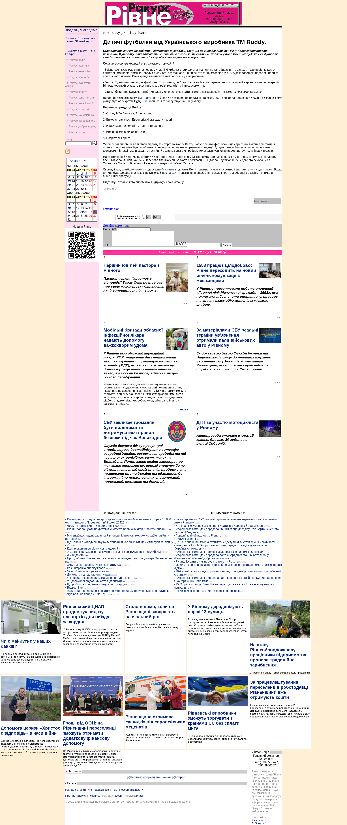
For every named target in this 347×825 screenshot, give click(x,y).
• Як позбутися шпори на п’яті (85, 571)
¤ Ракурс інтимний (78, 109)
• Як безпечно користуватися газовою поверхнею (207, 590)
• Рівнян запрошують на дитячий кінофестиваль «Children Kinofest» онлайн (115, 529)
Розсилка (94, 795)
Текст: (107, 244)
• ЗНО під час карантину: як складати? (90, 564)
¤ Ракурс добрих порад (81, 126)
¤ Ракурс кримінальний (81, 97)
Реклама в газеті (75, 789)
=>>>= (184, 303)
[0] (126, 523)
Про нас (70, 795)
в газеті (140, 795)
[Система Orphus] (138, 218)
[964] (117, 526)
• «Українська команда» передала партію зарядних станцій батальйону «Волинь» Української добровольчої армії (221, 556)
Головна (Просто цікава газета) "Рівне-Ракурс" (80, 40)
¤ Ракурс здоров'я (78, 77)
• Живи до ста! (74, 555)
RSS (114, 789)
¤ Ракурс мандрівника (80, 114)
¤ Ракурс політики (78, 65)
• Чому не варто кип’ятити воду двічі (89, 525)
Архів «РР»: (78, 161)
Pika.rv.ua (257, 820)
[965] (169, 529)
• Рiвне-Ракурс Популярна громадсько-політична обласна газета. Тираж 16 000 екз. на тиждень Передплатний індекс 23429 (118, 521)
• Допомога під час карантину (85, 574)
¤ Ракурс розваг (76, 132)
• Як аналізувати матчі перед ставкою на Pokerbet (207, 561)
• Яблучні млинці (185, 538)
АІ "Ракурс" (258, 823)
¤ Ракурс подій (76, 59)
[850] (108, 572)
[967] (107, 575)
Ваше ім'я (109, 229)
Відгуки (81, 795)
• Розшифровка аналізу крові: (85, 568)
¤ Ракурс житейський (80, 103)
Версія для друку (262, 201)
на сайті (173, 172)
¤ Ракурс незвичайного (81, 120)
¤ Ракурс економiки (79, 71)
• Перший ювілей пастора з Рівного (197, 535)
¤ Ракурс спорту (77, 91)
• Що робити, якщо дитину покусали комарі (93, 584)
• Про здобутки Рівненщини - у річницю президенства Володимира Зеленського (118, 558)
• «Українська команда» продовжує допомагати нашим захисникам (218, 551)
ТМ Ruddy (144, 97)
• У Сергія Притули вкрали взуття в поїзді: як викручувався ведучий (110, 551)
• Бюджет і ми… (75, 587)
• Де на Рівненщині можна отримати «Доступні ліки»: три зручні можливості (224, 542)
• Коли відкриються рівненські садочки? (91, 548)
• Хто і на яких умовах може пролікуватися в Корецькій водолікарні (219, 525)
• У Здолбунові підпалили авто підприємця (94, 581)
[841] (108, 568)
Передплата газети (131, 789)
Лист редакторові (98, 789)
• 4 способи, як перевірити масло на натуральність (99, 577)
